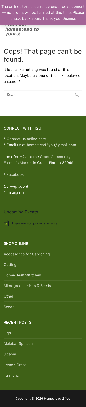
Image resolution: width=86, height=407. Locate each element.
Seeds (9, 306)
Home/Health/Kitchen (22, 275)
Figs (7, 333)
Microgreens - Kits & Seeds (27, 285)
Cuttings (11, 264)
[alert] (43, 223)
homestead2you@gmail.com (51, 144)
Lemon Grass (15, 364)
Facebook (15, 174)
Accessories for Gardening (27, 254)
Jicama (10, 354)
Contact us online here (26, 139)
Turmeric (11, 375)
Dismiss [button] (69, 18)
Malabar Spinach (18, 343)
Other (8, 296)
